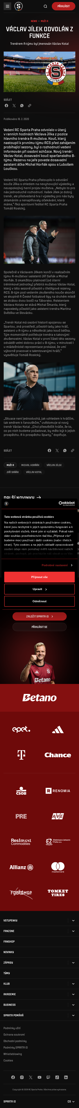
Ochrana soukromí (14, 1034)
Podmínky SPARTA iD (15, 1047)
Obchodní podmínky (15, 1041)
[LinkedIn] (66, 1077)
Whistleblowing (12, 1054)
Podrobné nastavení (55, 565)
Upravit (37, 589)
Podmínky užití (12, 1028)
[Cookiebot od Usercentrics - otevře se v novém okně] (59, 503)
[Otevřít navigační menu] (7, 6)
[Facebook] (6, 105)
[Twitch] (48, 1077)
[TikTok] (57, 1077)
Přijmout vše (39, 576)
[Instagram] (22, 1077)
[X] (30, 1077)
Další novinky (19, 498)
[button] (10, 465)
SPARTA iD (9, 1101)
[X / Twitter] (14, 105)
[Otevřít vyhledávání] (45, 6)
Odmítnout (39, 601)
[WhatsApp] (22, 105)
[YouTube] (39, 1077)
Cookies (8, 1060)
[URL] (29, 105)
